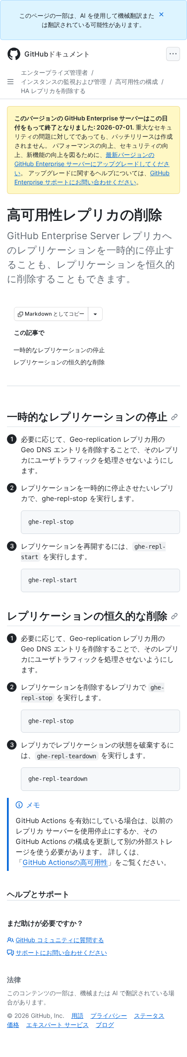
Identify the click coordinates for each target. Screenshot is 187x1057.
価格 (13, 1024)
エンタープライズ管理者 (54, 72)
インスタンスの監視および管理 (63, 81)
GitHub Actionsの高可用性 (65, 862)
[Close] (162, 14)
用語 (77, 1015)
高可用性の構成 (136, 81)
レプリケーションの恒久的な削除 (87, 616)
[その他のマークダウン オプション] (95, 314)
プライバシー (108, 1015)
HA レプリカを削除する (53, 90)
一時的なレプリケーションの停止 (87, 416)
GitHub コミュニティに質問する (60, 940)
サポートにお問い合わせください (61, 952)
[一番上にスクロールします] (168, 1038)
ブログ (105, 1024)
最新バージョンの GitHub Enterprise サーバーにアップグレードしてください (92, 164)
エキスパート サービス (57, 1024)
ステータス (149, 1015)
